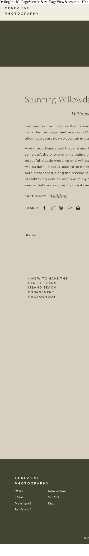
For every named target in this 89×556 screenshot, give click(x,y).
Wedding (58, 196)
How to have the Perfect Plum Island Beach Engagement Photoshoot (48, 287)
